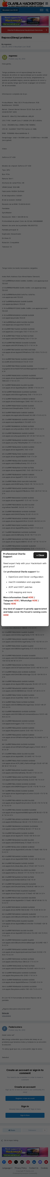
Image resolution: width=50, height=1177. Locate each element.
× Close (40, 555)
